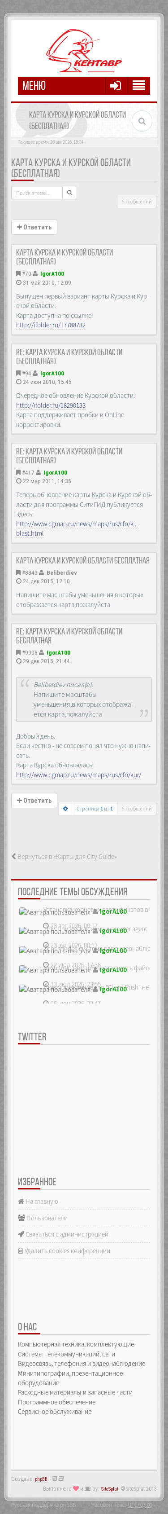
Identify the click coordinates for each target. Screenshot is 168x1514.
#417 (28, 472)
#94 (26, 373)
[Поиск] (69, 192)
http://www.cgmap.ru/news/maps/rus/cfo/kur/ (78, 774)
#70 (26, 273)
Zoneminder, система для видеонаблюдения (105, 948)
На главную (41, 1201)
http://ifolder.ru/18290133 (51, 405)
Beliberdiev (62, 572)
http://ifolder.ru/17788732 (51, 325)
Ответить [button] (37, 227)
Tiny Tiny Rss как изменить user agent (95, 928)
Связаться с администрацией (66, 1234)
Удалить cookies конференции (66, 1250)
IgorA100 (52, 273)
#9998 (30, 652)
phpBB (41, 1479)
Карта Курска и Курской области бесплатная (83, 561)
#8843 (30, 572)
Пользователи (46, 1218)
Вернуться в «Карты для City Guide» (66, 856)
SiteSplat (109, 1489)
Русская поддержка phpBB (43, 1504)
